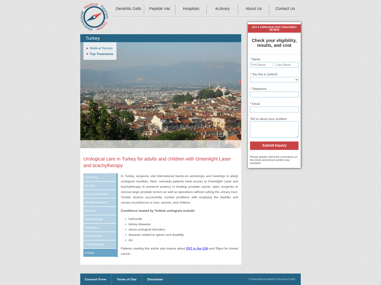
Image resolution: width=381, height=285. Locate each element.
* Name (255, 59)
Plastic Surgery (94, 236)
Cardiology (91, 177)
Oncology (90, 210)
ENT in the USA (197, 248)
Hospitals (191, 8)
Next (242, 101)
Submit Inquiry (274, 145)
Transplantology (94, 244)
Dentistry (90, 185)
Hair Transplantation (97, 194)
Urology (89, 252)
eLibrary (222, 8)
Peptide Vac (159, 8)
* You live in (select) (263, 74)
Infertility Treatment (96, 202)
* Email (255, 104)
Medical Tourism (101, 48)
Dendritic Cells (128, 8)
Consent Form (95, 279)
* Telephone (258, 89)
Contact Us (285, 8)
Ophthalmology (94, 219)
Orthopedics (92, 227)
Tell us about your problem (268, 119)
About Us (254, 8)
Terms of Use (126, 279)
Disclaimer (155, 279)
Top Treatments (101, 54)
